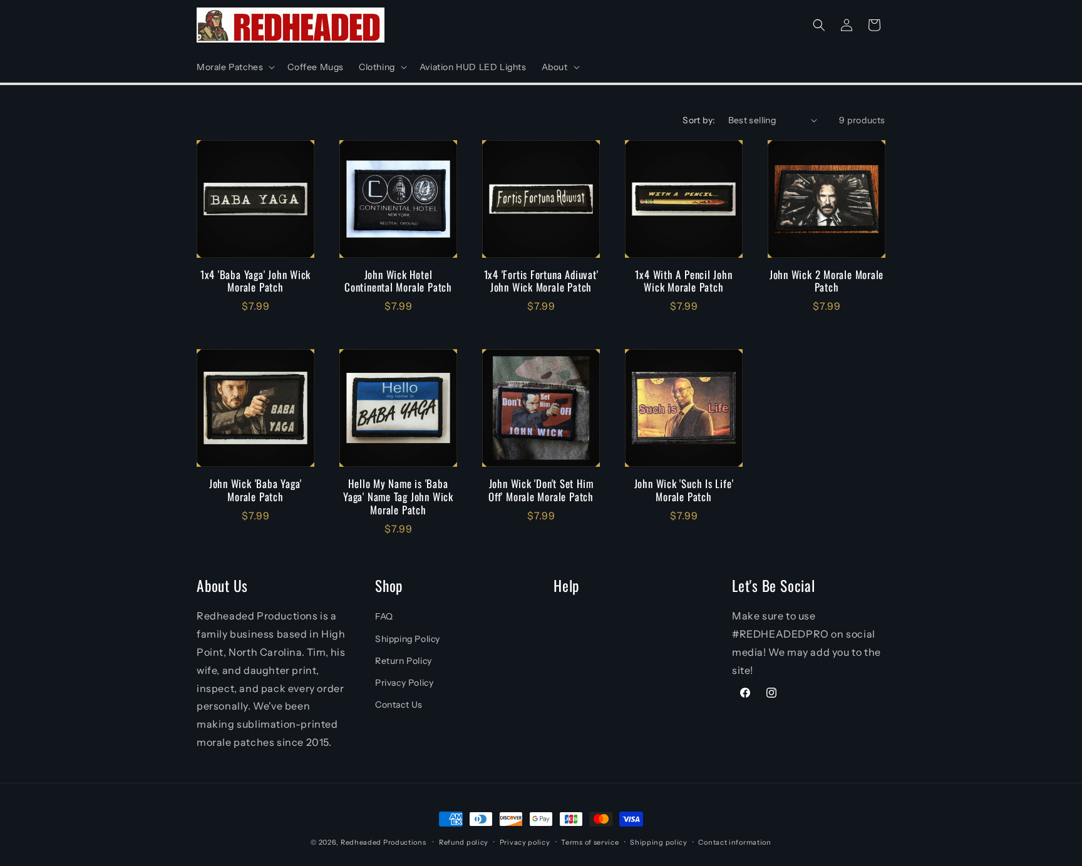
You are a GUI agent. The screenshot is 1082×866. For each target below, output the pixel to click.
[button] (234, 67)
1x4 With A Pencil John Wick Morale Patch (683, 281)
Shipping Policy (407, 638)
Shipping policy (659, 842)
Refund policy (463, 842)
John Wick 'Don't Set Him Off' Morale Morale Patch (541, 490)
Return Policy (403, 660)
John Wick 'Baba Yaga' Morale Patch (255, 490)
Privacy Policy (404, 682)
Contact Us (399, 704)
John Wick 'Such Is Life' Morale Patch (684, 490)
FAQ (384, 616)
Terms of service (590, 842)
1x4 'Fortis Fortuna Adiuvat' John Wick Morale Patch (541, 281)
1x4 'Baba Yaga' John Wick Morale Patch (255, 281)
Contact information (734, 842)
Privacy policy (525, 842)
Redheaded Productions (383, 842)
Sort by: (699, 120)
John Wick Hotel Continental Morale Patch (398, 281)
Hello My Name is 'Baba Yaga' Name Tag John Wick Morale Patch (398, 496)
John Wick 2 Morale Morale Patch (827, 281)
